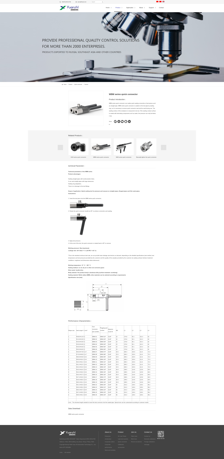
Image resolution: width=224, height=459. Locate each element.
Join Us (133, 432)
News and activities (110, 450)
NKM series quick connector (101, 157)
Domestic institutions (150, 439)
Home (108, 7)
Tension (86, 84)
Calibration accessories (121, 446)
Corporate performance (108, 446)
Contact (161, 7)
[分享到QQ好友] (125, 121)
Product (117, 7)
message (146, 444)
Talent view (134, 436)
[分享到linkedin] (129, 121)
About (141, 7)
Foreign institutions (149, 441)
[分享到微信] (122, 121)
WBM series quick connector (78, 157)
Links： (61, 452)
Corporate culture (110, 441)
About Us (108, 432)
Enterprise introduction (108, 437)
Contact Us (148, 432)
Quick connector (78, 84)
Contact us (147, 436)
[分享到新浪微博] (115, 121)
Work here (134, 439)
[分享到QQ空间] (118, 121)
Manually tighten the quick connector (123, 157)
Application (129, 7)
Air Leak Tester (122, 436)
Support (151, 7)
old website (67, 452)
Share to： (110, 122)
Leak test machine (123, 439)
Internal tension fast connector (146, 157)
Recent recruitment (136, 441)
